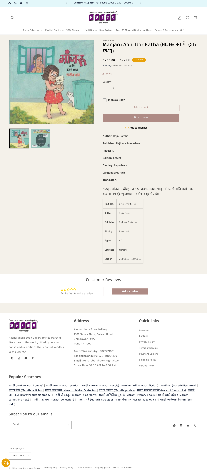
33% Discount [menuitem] (73, 30)
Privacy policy (66, 468)
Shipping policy (102, 468)
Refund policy (50, 468)
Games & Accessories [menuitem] (166, 30)
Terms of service (84, 468)
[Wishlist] (187, 18)
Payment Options (148, 354)
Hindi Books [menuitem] (90, 30)
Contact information (122, 468)
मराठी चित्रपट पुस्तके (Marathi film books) (161, 390)
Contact (143, 336)
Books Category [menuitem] (31, 30)
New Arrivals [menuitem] (106, 30)
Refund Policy (147, 366)
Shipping (107, 66)
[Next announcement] (140, 3)
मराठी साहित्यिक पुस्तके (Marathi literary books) (127, 395)
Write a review (130, 291)
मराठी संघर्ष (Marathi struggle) (95, 399)
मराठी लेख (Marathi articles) (26, 390)
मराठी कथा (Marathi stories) (63, 385)
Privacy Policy (147, 342)
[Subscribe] (67, 425)
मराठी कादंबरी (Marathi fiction (139, 385)
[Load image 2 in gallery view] (40, 138)
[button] (13, 18)
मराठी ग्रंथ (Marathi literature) (178, 385)
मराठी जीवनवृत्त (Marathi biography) (75, 395)
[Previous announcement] (66, 3)
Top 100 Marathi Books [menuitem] (128, 30)
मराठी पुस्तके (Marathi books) (26, 385)
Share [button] (109, 74)
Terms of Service (148, 348)
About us (144, 330)
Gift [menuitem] (182, 30)
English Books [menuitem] (53, 30)
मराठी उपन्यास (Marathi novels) (100, 385)
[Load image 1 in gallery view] (19, 138)
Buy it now (141, 118)
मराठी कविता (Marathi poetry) (117, 390)
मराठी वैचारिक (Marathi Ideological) (136, 399)
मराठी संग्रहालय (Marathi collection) (53, 399)
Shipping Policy (147, 360)
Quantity (107, 82)
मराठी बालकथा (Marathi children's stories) (71, 390)
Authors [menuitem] (147, 30)
